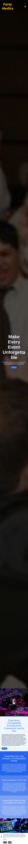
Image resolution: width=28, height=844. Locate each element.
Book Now (14, 367)
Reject (10, 842)
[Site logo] (7, 11)
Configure (5, 839)
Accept (5, 842)
